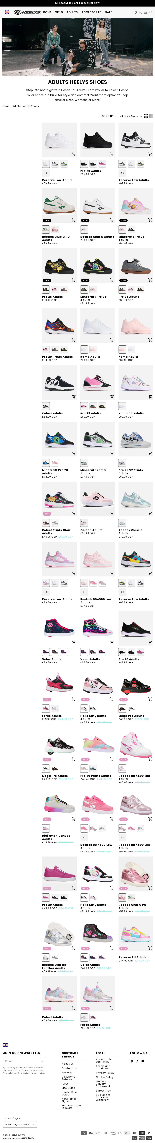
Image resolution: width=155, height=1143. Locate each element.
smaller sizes (64, 100)
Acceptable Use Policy (104, 1061)
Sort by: (108, 116)
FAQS (65, 1083)
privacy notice (38, 1073)
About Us (68, 1064)
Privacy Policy (105, 1073)
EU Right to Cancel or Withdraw (103, 1097)
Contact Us (69, 1068)
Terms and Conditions (103, 1067)
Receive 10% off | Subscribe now (79, 3)
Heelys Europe (18, 1135)
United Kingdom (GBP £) (17, 1124)
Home (6, 106)
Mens (96, 100)
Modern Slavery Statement (103, 1084)
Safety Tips (103, 1090)
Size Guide (68, 1088)
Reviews (67, 1072)
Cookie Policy (105, 1077)
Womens (81, 100)
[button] (47, 12)
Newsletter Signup (69, 1100)
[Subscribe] (42, 1061)
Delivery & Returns (68, 1078)
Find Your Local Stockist (72, 1107)
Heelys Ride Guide (69, 1093)
